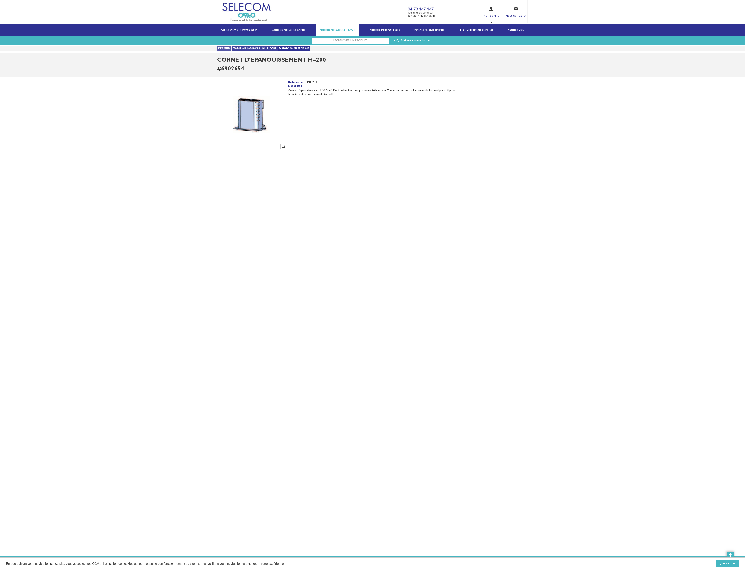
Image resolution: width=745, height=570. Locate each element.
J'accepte (727, 563)
